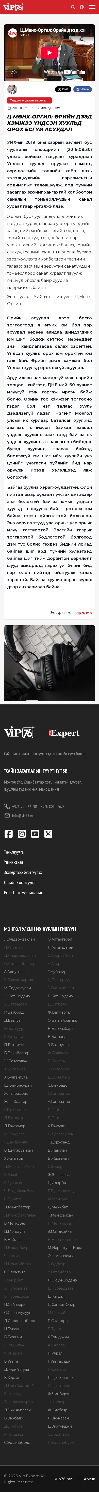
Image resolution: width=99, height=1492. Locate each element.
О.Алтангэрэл (60, 939)
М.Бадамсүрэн (17, 988)
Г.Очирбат (13, 1280)
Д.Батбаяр (57, 1004)
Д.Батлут (12, 1020)
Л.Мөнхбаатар (17, 1207)
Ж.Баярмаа (58, 1053)
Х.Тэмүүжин (58, 1337)
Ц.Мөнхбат (58, 1207)
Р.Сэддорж (58, 1320)
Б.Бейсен (56, 1061)
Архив (89, 1478)
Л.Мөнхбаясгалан (20, 1215)
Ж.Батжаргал (59, 1012)
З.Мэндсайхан (61, 1231)
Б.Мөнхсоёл (15, 1223)
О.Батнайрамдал (63, 1020)
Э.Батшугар (58, 1045)
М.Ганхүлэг (14, 1134)
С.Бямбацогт (59, 1085)
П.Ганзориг (14, 1118)
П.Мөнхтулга (59, 1223)
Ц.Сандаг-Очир (61, 1304)
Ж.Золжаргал (59, 1174)
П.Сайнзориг (15, 1304)
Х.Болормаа (14, 1069)
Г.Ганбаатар (15, 1109)
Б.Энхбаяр (13, 1418)
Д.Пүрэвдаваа (61, 1288)
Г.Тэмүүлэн (14, 1345)
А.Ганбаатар (59, 1101)
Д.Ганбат (56, 1109)
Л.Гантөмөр (14, 1126)
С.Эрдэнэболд (17, 1442)
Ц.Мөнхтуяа (15, 1231)
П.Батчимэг (14, 1045)
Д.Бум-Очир (59, 1077)
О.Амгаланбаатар (20, 963)
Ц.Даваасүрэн (60, 1134)
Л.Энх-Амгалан (17, 1410)
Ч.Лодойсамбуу (18, 1191)
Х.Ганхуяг (56, 1126)
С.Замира (56, 1166)
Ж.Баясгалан (15, 1061)
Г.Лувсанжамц (61, 1191)
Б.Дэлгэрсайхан (18, 1150)
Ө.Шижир (56, 1402)
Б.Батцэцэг (58, 1036)
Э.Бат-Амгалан (61, 988)
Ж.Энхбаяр (58, 1410)
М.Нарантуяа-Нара (65, 1247)
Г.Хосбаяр (57, 1369)
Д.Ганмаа (56, 1118)
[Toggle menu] (91, 7)
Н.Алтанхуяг (15, 947)
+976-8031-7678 (52, 806)
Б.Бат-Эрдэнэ (60, 996)
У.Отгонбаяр (59, 1272)
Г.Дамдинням (16, 1142)
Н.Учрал (55, 1353)
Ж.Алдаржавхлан (19, 939)
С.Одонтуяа (14, 1272)
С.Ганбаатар (59, 1093)
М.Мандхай (58, 1199)
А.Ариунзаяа (15, 971)
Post (65, 89)
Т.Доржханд (59, 1142)
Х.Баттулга (13, 1036)
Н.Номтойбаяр (17, 1264)
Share (84, 89)
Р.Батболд (14, 1012)
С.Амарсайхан (60, 955)
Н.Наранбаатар (62, 1239)
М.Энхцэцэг (14, 1434)
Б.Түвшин (13, 1337)
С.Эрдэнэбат (59, 1434)
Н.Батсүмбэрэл (62, 1028)
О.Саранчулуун (17, 1312)
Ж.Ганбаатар (15, 1101)
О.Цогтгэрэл (59, 1385)
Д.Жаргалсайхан (19, 1166)
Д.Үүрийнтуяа (16, 1369)
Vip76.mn (83, 613)
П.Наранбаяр (16, 1247)
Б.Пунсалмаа (16, 1288)
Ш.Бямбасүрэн (18, 1085)
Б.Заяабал (13, 1174)
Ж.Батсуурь (14, 1028)
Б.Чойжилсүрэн (18, 1402)
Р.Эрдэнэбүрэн (62, 1442)
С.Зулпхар (13, 1183)
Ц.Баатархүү (59, 980)
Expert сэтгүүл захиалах (23, 892)
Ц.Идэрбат (58, 1183)
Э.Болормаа (58, 1069)
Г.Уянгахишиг (60, 1361)
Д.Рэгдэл (56, 1296)
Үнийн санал (13, 862)
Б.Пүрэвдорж (16, 1296)
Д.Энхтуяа (13, 1426)
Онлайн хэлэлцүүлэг (20, 882)
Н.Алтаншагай (60, 947)
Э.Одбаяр (56, 1264)
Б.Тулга (54, 1329)
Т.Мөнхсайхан (60, 1215)
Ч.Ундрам (13, 1353)
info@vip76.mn (23, 815)
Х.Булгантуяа (16, 1077)
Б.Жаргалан (58, 1158)
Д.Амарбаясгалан (20, 955)
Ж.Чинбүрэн (59, 1394)
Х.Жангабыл (15, 1158)
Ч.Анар (54, 963)
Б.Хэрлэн (12, 1377)
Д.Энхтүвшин (60, 1426)
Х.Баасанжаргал (18, 980)
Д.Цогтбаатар (60, 1377)
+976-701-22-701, (25, 806)
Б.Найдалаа (15, 1239)
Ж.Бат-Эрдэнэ (17, 996)
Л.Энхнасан (58, 1418)
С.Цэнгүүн (13, 1394)
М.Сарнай (56, 1312)
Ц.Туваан (12, 1329)
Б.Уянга (11, 1361)
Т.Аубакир (57, 971)
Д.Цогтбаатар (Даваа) (24, 1385)
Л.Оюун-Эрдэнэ (62, 1280)
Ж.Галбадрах (16, 1093)
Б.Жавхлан (57, 1150)
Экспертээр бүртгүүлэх (23, 872)
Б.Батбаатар (15, 1004)
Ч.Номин (12, 1256)
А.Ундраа (56, 1345)
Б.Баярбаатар (16, 1053)
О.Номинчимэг (61, 1256)
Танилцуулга (14, 852)
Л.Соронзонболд (19, 1320)
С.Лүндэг (12, 1199)
